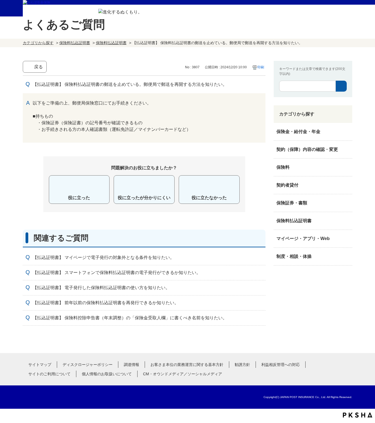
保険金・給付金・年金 (298, 131)
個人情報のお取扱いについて (107, 374)
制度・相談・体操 (294, 256)
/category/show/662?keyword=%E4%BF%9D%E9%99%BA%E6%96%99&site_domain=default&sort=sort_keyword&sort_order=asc (346, 185)
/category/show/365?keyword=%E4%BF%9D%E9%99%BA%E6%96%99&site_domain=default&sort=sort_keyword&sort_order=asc (346, 220)
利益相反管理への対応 (280, 364)
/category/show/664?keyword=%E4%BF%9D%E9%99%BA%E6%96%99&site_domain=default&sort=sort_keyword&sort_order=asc (346, 256)
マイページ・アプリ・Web (303, 238)
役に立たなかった (209, 197)
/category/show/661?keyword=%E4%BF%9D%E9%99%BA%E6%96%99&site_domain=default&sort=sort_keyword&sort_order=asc (346, 167)
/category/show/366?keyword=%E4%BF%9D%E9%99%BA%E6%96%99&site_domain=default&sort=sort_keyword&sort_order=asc (346, 238)
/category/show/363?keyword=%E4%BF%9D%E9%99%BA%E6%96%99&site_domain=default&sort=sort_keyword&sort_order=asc (346, 149)
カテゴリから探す (38, 43)
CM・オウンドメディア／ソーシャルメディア (182, 374)
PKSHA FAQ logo (357, 415)
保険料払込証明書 (74, 43)
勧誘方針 (242, 364)
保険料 (283, 167)
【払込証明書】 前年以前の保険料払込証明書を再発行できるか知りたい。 (106, 302)
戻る (38, 66)
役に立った (79, 197)
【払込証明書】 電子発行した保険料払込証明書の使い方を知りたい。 (101, 287)
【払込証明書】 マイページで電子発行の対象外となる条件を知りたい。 (103, 257)
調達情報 (131, 364)
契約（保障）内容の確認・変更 (307, 149)
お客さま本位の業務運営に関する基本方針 (186, 364)
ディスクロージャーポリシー (88, 364)
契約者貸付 (287, 185)
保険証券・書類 (291, 203)
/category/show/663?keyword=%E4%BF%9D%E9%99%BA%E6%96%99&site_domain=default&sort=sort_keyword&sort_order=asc (346, 203)
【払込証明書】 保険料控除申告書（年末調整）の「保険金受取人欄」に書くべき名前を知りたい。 (130, 317)
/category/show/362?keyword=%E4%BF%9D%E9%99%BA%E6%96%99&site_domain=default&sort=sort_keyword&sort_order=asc (346, 131)
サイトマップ (39, 364)
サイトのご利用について (49, 374)
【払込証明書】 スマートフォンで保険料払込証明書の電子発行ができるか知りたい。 (117, 272)
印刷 (261, 67)
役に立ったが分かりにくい (144, 197)
